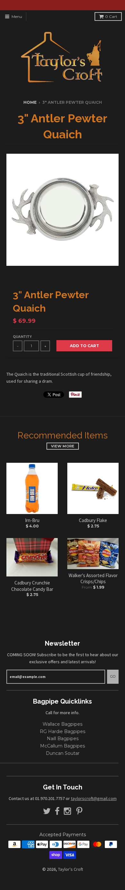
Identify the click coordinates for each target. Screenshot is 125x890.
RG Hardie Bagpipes (62, 731)
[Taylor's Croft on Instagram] (68, 811)
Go (112, 676)
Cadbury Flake (93, 520)
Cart (111, 16)
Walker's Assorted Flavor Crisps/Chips (93, 578)
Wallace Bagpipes (62, 724)
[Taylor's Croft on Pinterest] (79, 811)
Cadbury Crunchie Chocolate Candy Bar (32, 586)
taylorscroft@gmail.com (94, 798)
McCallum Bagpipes (62, 746)
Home (30, 102)
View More (62, 446)
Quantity (22, 337)
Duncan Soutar (62, 753)
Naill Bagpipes (63, 738)
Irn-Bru (32, 520)
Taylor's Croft (70, 869)
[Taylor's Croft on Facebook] (57, 811)
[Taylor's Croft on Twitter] (47, 811)
